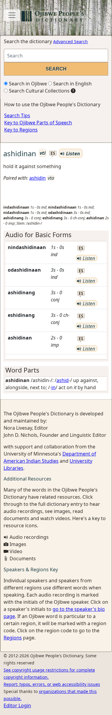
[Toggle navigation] (12, 15)
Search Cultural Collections (39, 90)
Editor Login (17, 705)
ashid (62, 380)
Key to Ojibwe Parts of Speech (38, 122)
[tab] (56, 235)
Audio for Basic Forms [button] (38, 234)
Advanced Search (70, 41)
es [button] (52, 153)
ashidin (37, 178)
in (53, 387)
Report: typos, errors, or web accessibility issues (52, 684)
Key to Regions (21, 129)
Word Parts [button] (22, 370)
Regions (13, 637)
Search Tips (17, 115)
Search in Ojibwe (27, 83)
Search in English (72, 83)
